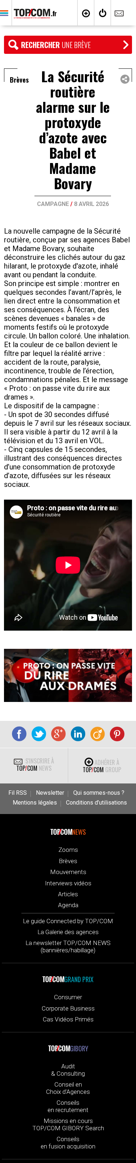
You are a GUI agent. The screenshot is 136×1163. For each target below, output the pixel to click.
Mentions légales (35, 803)
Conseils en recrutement (68, 1106)
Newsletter (50, 793)
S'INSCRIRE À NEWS (35, 765)
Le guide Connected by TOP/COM (68, 921)
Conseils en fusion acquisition (68, 1142)
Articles (68, 894)
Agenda (68, 905)
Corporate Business (68, 1008)
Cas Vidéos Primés (68, 1019)
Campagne (53, 204)
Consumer (68, 997)
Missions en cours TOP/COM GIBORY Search (68, 1124)
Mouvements (68, 872)
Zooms (68, 849)
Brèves (68, 861)
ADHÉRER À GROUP (102, 766)
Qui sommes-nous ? (98, 793)
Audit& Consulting (68, 1070)
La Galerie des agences (68, 932)
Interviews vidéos (68, 883)
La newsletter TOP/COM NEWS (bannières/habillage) (68, 946)
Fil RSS (17, 793)
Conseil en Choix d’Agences (68, 1088)
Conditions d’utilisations (96, 803)
